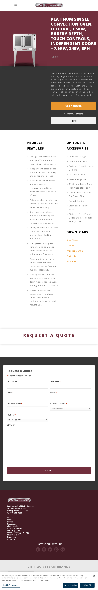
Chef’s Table (12, 526)
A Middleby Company (73, 114)
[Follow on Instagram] (44, 549)
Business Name (14, 403)
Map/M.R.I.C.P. (13, 535)
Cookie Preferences (10, 585)
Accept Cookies (71, 585)
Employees (11, 537)
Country (11, 415)
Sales (9, 520)
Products (11, 517)
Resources (11, 524)
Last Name (55, 381)
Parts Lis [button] (71, 256)
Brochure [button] (72, 261)
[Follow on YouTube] (62, 549)
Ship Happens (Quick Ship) (18, 533)
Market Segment (58, 403)
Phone (53, 392)
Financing (11, 539)
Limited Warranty (14, 528)
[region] (49, 581)
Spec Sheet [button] (72, 240)
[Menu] (15, 5)
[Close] (94, 576)
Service (10, 522)
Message (11, 425)
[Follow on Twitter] (50, 549)
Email (10, 392)
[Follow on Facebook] (37, 549)
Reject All (87, 585)
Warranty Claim (13, 530)
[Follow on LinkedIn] (56, 549)
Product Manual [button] (75, 251)
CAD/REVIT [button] (72, 245)
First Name (12, 381)
